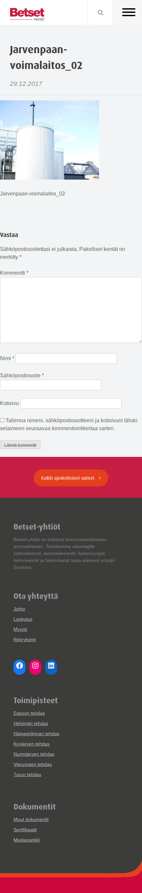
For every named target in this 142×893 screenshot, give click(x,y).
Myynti (20, 629)
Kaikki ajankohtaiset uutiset (68, 478)
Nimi (7, 358)
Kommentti (14, 273)
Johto (19, 608)
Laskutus (23, 619)
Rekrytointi (25, 639)
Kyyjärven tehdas (32, 743)
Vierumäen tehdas (33, 764)
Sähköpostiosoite (22, 375)
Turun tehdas (27, 774)
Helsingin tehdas (31, 723)
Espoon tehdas (29, 713)
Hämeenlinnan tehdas (36, 733)
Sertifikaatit (25, 829)
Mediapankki (27, 839)
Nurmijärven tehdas (34, 754)
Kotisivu (9, 403)
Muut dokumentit (31, 819)
